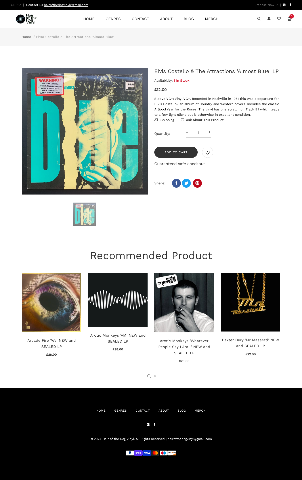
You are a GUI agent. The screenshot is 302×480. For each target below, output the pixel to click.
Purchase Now (263, 5)
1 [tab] (149, 376)
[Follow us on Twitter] (186, 183)
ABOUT (166, 19)
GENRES (113, 19)
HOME (89, 19)
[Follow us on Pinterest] (197, 183)
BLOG (189, 19)
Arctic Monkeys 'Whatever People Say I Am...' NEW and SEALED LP (184, 347)
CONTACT (140, 19)
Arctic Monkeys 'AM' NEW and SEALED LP (118, 338)
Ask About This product (205, 120)
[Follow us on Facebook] (176, 183)
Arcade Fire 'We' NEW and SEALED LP (51, 343)
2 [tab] (155, 376)
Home (26, 37)
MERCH (211, 19)
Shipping (166, 120)
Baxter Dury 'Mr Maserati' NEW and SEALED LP (250, 343)
